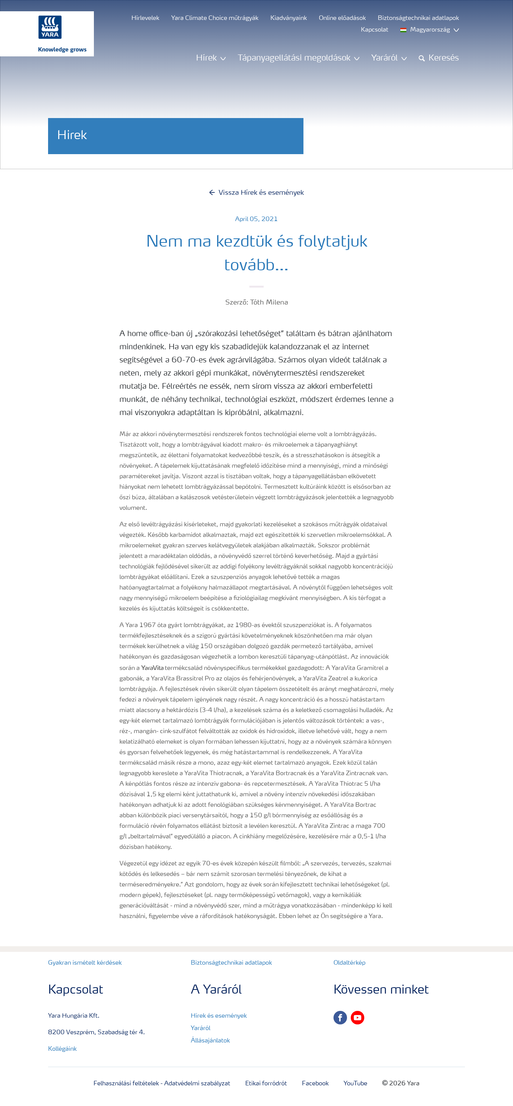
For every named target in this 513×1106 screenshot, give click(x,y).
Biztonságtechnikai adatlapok (231, 963)
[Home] (43, 34)
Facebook (315, 1084)
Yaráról (200, 1029)
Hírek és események (219, 1016)
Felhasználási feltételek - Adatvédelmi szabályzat (162, 1084)
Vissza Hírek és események (261, 192)
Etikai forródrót (266, 1084)
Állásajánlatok (210, 1041)
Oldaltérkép (349, 963)
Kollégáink (62, 1049)
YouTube (355, 1084)
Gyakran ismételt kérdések (85, 963)
